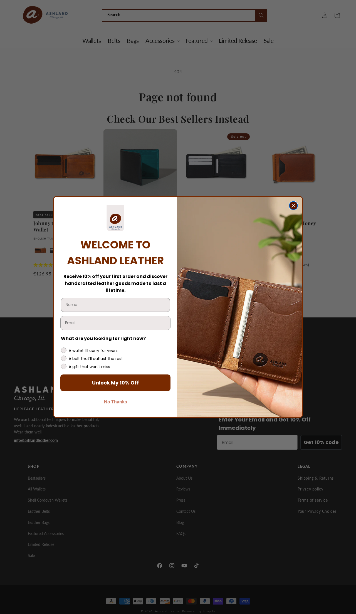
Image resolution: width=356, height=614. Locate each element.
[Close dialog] (293, 205)
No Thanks (115, 402)
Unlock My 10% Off (115, 382)
